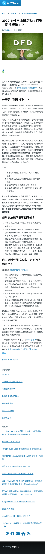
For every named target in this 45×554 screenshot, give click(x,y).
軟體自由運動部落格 (29, 13)
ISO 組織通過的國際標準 (27, 88)
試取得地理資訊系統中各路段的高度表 (17, 474)
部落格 (13, 13)
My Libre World (8, 411)
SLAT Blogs (13, 3)
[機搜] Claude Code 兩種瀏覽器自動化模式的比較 (22, 449)
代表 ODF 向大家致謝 (11, 442)
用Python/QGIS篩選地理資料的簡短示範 (18, 502)
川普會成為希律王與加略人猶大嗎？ (17, 466)
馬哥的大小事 (7, 403)
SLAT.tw (7, 30)
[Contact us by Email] (18, 534)
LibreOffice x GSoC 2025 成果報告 (16, 516)
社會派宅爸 (6, 418)
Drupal (14, 547)
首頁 (3, 13)
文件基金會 (31, 340)
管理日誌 (5, 374)
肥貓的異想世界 (8, 389)
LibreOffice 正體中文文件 (12, 382)
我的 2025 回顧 (8, 509)
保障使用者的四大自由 (18, 269)
